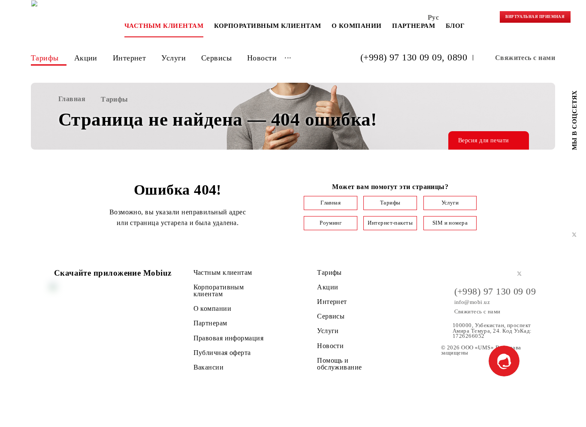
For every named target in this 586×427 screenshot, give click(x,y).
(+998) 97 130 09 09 (401, 58)
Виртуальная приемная (535, 17)
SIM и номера (450, 223)
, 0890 (454, 58)
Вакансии (208, 367)
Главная (330, 203)
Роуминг (330, 223)
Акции (85, 58)
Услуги (173, 58)
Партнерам (413, 25)
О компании (357, 25)
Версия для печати (483, 140)
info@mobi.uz (472, 302)
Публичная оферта (222, 353)
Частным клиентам (163, 25)
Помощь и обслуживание (339, 364)
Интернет (129, 58)
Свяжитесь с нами (525, 57)
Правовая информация (228, 338)
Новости (262, 58)
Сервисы (216, 58)
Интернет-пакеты (390, 223)
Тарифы (45, 58)
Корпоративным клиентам (267, 25)
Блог (455, 25)
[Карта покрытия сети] (485, 19)
